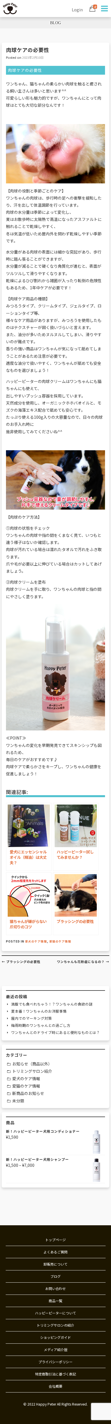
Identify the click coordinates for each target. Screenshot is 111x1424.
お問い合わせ (55, 1288)
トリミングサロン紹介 (32, 1071)
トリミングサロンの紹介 (55, 1325)
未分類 (18, 1100)
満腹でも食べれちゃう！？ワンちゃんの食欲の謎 (51, 1004)
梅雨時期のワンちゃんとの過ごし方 (40, 1025)
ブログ (55, 1276)
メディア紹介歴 (55, 1349)
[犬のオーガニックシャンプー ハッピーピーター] (10, 8)
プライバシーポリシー (55, 1361)
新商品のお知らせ (28, 1093)
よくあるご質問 (55, 1251)
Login (77, 9)
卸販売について (55, 1264)
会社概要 (55, 1386)
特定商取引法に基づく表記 (55, 1373)
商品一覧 (55, 1300)
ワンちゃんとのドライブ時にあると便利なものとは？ (55, 1032)
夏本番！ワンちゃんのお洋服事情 (39, 1011)
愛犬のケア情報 (36, 941)
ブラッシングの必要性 (21, 961)
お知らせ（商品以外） (32, 1064)
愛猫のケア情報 (60, 941)
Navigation (104, 8)
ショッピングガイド (55, 1337)
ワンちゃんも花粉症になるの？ (83, 961)
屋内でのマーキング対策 (31, 1018)
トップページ (55, 1239)
